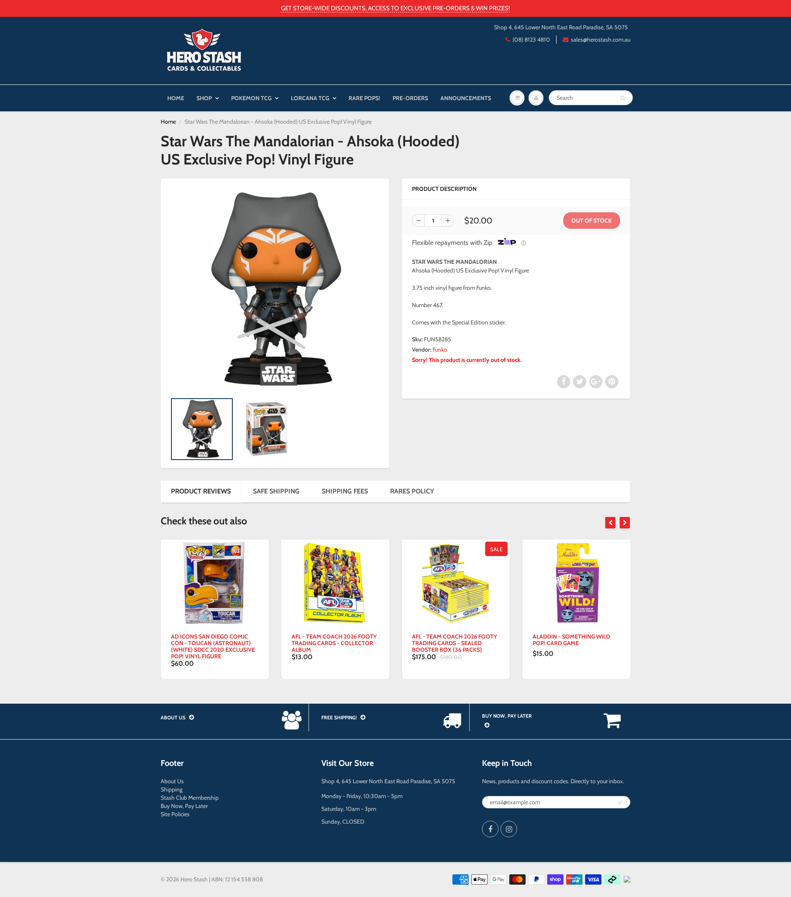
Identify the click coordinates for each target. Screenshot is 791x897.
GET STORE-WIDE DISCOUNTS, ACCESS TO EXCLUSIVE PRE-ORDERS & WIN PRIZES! (395, 8)
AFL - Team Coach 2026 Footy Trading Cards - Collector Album (334, 643)
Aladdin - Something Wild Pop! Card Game (571, 640)
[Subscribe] (620, 802)
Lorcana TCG (310, 98)
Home (175, 98)
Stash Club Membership (190, 797)
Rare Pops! (364, 98)
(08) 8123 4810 (531, 39)
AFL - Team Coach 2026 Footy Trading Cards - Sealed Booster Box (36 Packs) (454, 643)
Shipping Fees (345, 491)
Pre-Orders (410, 98)
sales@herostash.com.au (600, 39)
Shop (204, 98)
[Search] (622, 98)
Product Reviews (201, 491)
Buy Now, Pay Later (184, 806)
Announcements (465, 98)
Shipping (172, 789)
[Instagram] (509, 829)
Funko (440, 349)
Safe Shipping (276, 491)
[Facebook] (490, 829)
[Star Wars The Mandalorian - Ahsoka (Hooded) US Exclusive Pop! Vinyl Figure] (275, 290)
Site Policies (175, 814)
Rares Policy (412, 491)
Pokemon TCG (251, 98)
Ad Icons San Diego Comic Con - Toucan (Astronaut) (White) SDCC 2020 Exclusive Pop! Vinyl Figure (213, 646)
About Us (172, 781)
